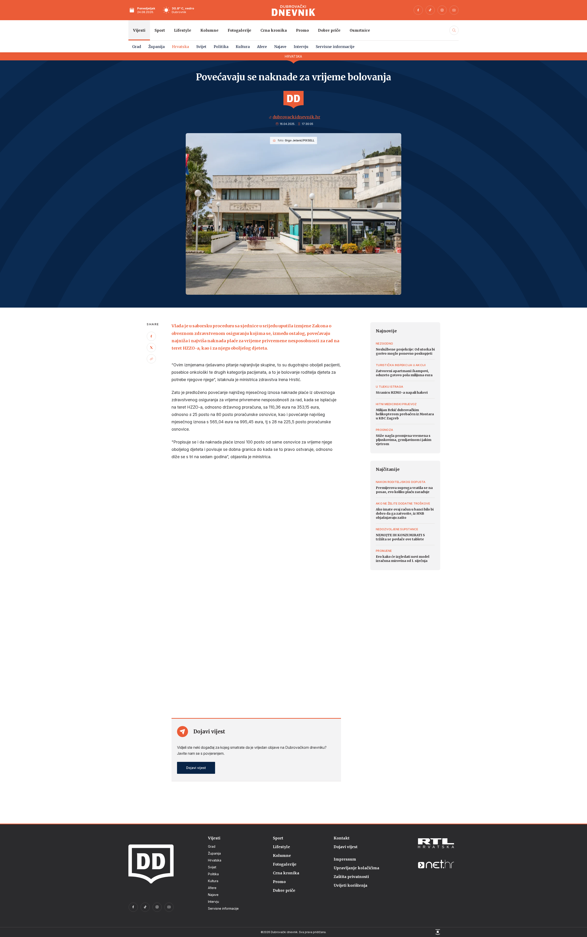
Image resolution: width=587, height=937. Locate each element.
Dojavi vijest (196, 768)
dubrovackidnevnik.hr (296, 117)
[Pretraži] (453, 35)
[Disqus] (256, 526)
